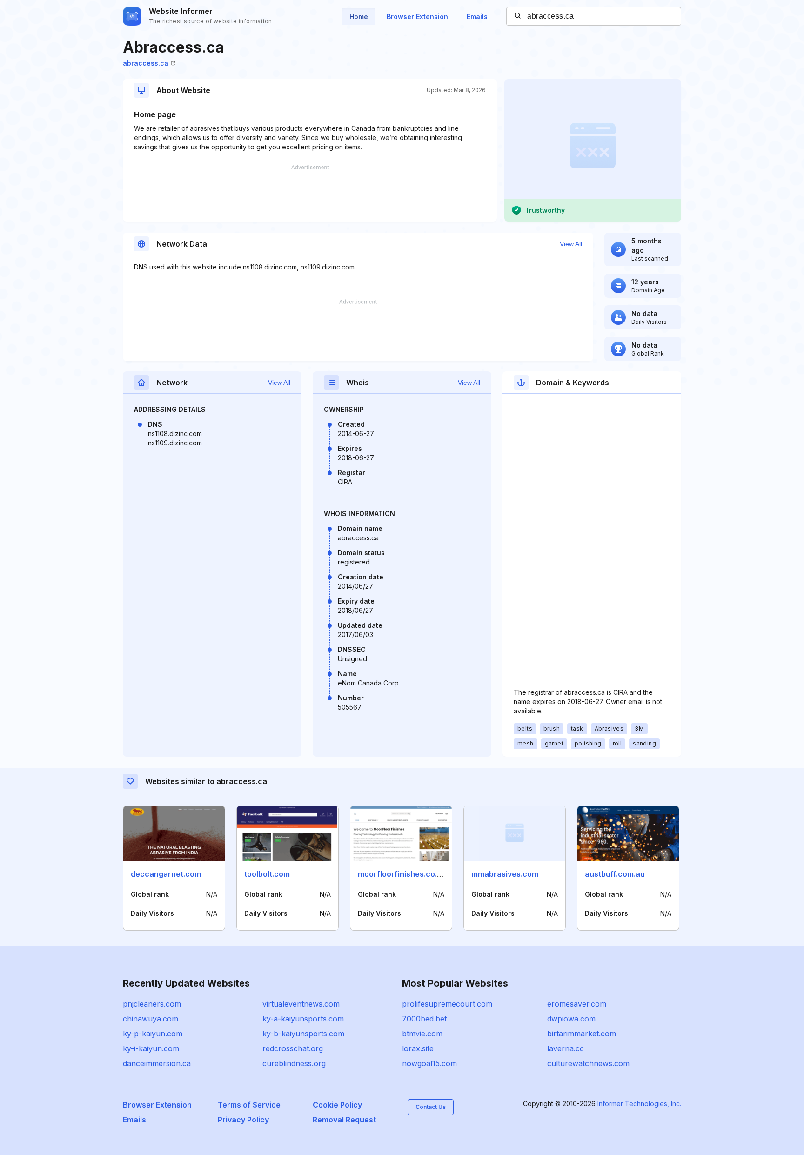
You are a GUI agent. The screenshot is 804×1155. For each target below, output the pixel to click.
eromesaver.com (576, 1003)
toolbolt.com (267, 874)
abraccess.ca (145, 63)
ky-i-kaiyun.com (151, 1048)
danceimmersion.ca (157, 1063)
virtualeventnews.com (301, 1003)
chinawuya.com (150, 1018)
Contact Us (430, 1106)
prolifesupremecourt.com (447, 1003)
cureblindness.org (294, 1063)
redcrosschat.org (292, 1048)
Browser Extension (417, 16)
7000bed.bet (424, 1018)
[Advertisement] (310, 193)
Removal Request (344, 1119)
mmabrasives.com (504, 874)
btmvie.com (422, 1033)
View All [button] (571, 244)
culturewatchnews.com (588, 1063)
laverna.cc (565, 1048)
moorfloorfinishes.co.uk (402, 874)
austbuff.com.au (615, 874)
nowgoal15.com (429, 1063)
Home (358, 16)
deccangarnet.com (166, 874)
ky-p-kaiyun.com (152, 1033)
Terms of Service (249, 1104)
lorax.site (418, 1048)
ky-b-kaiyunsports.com (303, 1033)
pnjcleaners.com (152, 1003)
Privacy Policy (243, 1119)
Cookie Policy (337, 1104)
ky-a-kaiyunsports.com (303, 1018)
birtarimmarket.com (581, 1033)
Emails (477, 16)
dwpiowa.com (571, 1018)
